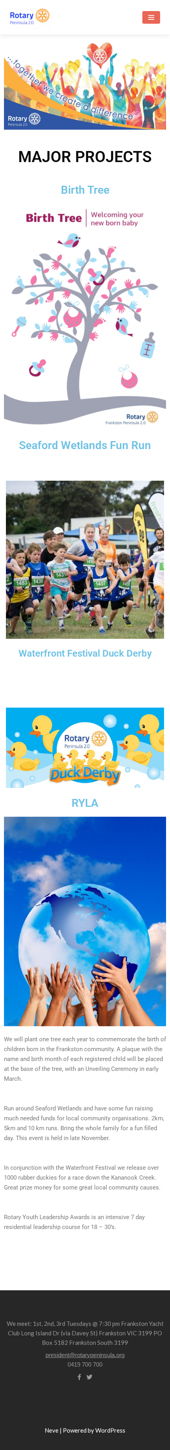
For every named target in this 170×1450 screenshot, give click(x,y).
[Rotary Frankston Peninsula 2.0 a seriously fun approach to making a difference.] (29, 17)
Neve (52, 1430)
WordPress (110, 1430)
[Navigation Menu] (151, 17)
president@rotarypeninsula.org (85, 1355)
